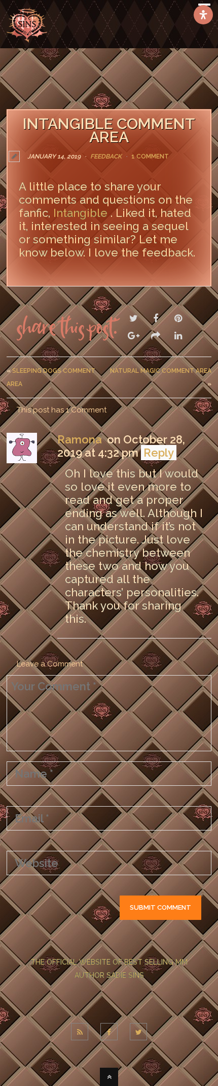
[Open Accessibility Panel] (203, 14)
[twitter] (138, 1031)
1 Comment (150, 156)
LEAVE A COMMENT (54, 274)
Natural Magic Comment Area (160, 370)
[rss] (79, 1031)
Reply (158, 452)
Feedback (106, 156)
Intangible (82, 212)
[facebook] (109, 1031)
